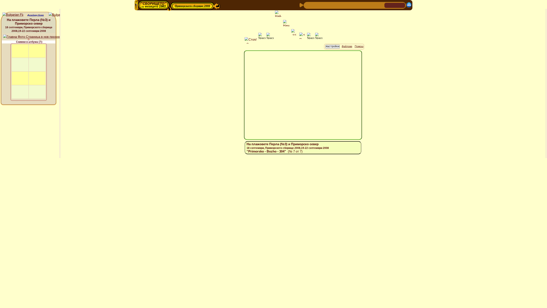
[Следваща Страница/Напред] (314, 5)
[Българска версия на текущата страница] (59, 15)
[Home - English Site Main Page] (401, 5)
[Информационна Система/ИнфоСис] (335, 5)
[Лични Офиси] (342, 5)
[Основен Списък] (321, 5)
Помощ (359, 46)
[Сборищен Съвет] (372, 5)
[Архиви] (356, 5)
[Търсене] (380, 5)
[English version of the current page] (13, 15)
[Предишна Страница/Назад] (307, 5)
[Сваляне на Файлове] (363, 5)
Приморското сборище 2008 (192, 5)
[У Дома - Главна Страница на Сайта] (388, 5)
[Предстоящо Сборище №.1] (328, 5)
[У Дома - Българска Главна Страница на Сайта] (394, 5)
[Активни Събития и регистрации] (349, 5)
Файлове (347, 46)
